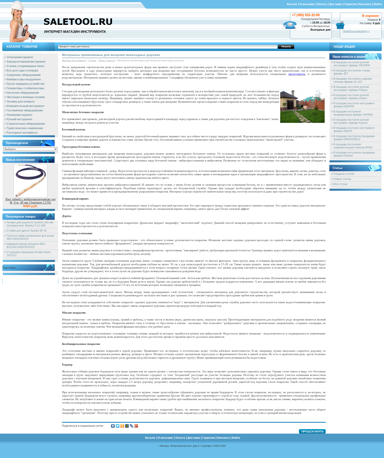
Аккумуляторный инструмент (26, 61)
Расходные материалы (22, 132)
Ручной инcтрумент (19, 119)
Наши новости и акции (349, 56)
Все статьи (340, 184)
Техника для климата (21, 101)
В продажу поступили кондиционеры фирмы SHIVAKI (353, 113)
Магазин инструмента (74, 60)
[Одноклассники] (122, 426)
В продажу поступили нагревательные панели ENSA (353, 146)
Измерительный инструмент (25, 106)
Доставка (335, 4)
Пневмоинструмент (19, 114)
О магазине (307, 4)
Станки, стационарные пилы (25, 66)
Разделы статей (344, 173)
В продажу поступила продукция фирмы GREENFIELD (354, 138)
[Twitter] (117, 426)
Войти (378, 4)
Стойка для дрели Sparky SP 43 (27, 230)
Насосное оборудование (23, 92)
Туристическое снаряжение (25, 128)
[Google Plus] (136, 426)
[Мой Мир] (127, 426)
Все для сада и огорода (22, 70)
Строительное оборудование (26, 123)
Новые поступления (20, 159)
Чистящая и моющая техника (26, 97)
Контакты (365, 4)
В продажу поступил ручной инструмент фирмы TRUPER (352, 64)
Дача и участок (107, 60)
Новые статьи (342, 179)
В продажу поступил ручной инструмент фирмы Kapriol (351, 121)
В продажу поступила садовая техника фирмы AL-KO (353, 80)
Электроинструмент (20, 57)
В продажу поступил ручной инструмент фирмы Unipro (351, 97)
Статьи (92, 60)
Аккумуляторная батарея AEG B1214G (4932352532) (26, 245)
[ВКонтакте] (113, 426)
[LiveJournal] (131, 426)
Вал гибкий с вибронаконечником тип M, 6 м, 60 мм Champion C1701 (31, 201)
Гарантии (350, 4)
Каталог (292, 4)
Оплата (322, 4)
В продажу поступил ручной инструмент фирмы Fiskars (351, 88)
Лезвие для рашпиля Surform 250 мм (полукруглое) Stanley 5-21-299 (30, 224)
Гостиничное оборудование (25, 110)
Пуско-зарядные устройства (25, 83)
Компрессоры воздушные (24, 79)
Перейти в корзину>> (356, 31)
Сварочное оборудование (24, 75)
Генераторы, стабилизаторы (25, 88)
